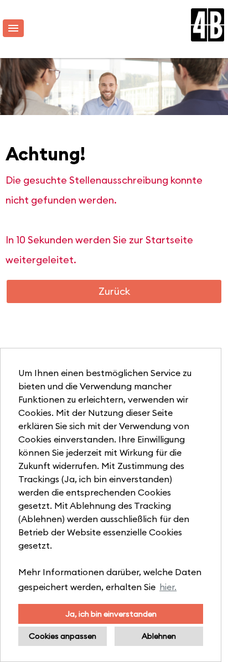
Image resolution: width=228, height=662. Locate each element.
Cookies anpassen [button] (62, 636)
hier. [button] (168, 586)
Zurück (114, 291)
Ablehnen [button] (159, 636)
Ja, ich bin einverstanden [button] (111, 614)
